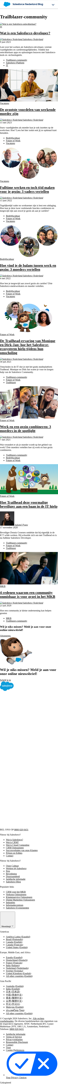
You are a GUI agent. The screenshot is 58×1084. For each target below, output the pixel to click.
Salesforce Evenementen (17, 908)
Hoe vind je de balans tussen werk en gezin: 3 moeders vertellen (28, 267)
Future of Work (13, 140)
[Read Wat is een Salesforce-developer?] (18, 24)
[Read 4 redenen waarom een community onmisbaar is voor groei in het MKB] (29, 583)
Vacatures (4, 103)
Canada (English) (14, 942)
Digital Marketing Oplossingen (20, 900)
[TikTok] (22, 827)
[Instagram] (22, 781)
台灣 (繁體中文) (14, 1001)
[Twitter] (22, 735)
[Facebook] (22, 713)
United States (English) (17, 947)
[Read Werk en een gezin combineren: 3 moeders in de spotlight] (29, 417)
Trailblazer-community (16, 60)
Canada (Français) (14, 944)
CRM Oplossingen (15, 847)
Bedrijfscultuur (13, 138)
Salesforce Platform (15, 62)
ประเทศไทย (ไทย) (15, 1010)
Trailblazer (11, 382)
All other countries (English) (19, 976)
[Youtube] (22, 804)
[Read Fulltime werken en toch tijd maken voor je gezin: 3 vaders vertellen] (29, 178)
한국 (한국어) (13, 1004)
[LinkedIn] (22, 758)
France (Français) (14, 963)
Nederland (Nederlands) (17, 968)
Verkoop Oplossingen (16, 894)
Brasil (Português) (14, 939)
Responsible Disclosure (17, 1042)
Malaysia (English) (15, 1007)
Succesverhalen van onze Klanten (22, 850)
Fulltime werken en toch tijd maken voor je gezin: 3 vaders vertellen (27, 189)
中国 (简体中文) (14, 995)
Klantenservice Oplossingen (19, 897)
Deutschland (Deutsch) (17, 960)
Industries (10, 902)
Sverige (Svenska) (14, 971)
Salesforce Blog (13, 882)
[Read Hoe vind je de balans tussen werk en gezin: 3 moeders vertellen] (29, 256)
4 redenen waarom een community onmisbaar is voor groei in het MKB (27, 595)
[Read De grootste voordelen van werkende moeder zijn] (29, 100)
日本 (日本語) (13, 991)
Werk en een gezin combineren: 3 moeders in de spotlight (25, 429)
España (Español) (14, 957)
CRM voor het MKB (16, 892)
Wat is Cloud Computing (17, 845)
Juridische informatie (15, 879)
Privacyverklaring (14, 1039)
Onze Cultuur (12, 866)
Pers (8, 871)
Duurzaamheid (13, 876)
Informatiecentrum (14, 905)
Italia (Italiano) (13, 965)
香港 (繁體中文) (14, 998)
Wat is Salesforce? (14, 839)
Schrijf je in (5, 680)
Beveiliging (11, 874)
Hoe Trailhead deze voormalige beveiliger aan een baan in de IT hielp (28, 504)
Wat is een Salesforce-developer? (25, 33)
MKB (3, 586)
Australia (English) (15, 986)
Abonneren (5, 635)
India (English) (13, 989)
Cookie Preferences (15, 1050)
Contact (9, 855)
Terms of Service (14, 1037)
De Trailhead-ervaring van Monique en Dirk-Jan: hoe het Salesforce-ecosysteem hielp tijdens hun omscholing (27, 347)
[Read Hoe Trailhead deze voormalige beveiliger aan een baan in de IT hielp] (29, 493)
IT (1, 26)
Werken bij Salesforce (16, 868)
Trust (8, 1047)
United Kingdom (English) (18, 973)
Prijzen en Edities (14, 853)
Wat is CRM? (12, 842)
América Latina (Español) (18, 936)
